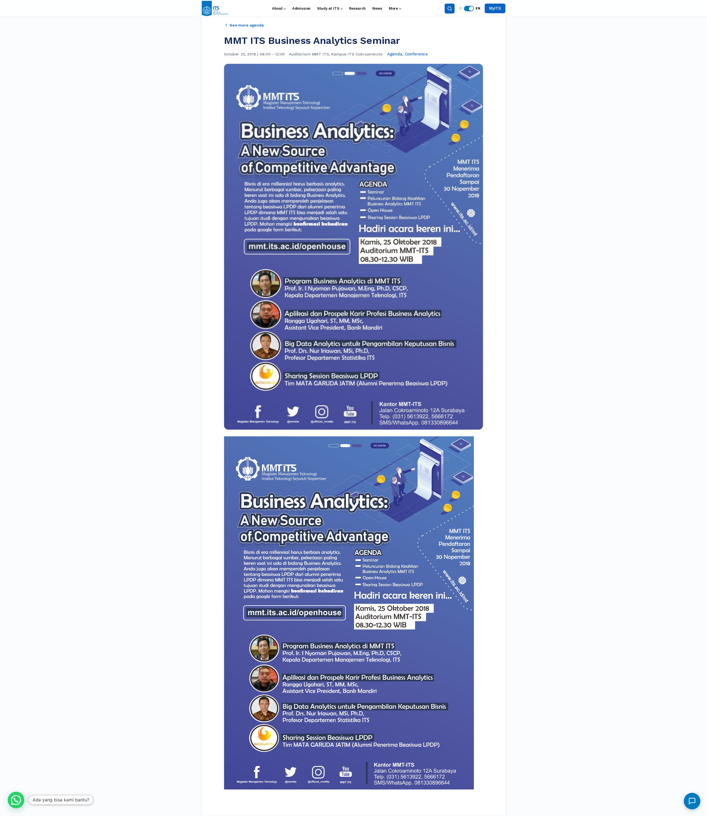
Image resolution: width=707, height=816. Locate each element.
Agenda (394, 54)
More (393, 8)
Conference (416, 54)
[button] (16, 800)
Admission (301, 8)
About (277, 8)
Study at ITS (328, 8)
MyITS (495, 8)
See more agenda (246, 25)
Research (357, 8)
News (377, 8)
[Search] (450, 9)
